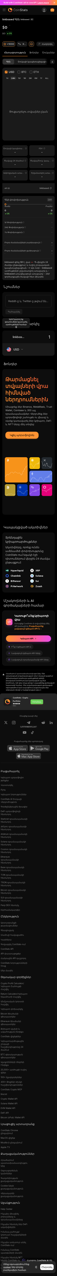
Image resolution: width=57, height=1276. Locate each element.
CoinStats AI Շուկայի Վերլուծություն (11, 800)
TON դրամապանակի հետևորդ (12, 876)
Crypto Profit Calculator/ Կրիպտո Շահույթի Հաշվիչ (12, 986)
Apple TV (5, 1147)
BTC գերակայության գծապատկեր (12, 1056)
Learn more (43, 2)
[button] (51, 188)
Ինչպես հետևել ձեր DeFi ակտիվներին (14, 1225)
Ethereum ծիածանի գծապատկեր (11, 1022)
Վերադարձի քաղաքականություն (12, 1194)
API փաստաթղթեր (11, 953)
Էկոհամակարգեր (10, 910)
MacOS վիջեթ (8, 1138)
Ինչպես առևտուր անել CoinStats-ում (13, 1243)
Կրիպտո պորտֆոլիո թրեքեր (12, 779)
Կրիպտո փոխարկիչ (12, 1009)
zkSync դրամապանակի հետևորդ (14, 828)
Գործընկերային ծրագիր (14, 806)
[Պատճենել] (51, 188)
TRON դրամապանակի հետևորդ (13, 884)
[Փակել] (53, 2)
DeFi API (5, 1113)
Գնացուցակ (7, 930)
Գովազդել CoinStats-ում (13, 944)
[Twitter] (6, 724)
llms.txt (4, 1094)
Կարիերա (6, 939)
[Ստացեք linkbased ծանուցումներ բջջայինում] (31, 44)
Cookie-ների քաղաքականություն (12, 1187)
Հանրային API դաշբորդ (13, 958)
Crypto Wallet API (9, 1099)
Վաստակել (7, 785)
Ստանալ (36, 702)
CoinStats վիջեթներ (11, 1036)
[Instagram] (13, 724)
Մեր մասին (7, 970)
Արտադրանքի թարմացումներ (9, 924)
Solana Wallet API (9, 1103)
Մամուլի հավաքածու (12, 935)
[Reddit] (43, 724)
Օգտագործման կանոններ (9, 1172)
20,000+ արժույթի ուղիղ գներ (14, 1071)
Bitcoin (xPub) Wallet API (12, 1117)
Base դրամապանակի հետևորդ (12, 868)
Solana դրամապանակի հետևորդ (13, 843)
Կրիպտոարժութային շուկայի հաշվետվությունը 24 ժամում (12, 1045)
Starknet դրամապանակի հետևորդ (14, 820)
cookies (7, 1267)
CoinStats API (7, 949)
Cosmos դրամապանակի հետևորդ (14, 850)
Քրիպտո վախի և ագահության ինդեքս (12, 1030)
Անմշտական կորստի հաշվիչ (12, 1003)
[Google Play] (39, 748)
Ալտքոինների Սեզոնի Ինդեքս (12, 1063)
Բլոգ (3, 789)
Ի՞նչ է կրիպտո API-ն (21, 647)
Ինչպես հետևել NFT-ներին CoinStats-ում (12, 1259)
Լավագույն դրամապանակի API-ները (30, 659)
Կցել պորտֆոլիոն (22, 435)
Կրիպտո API (26, 638)
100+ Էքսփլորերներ (11, 1077)
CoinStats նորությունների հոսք (14, 964)
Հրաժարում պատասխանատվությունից (14, 1163)
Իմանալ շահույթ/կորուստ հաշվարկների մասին (13, 1235)
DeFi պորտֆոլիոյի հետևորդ (10, 812)
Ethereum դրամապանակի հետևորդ (10, 860)
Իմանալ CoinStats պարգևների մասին (11, 1251)
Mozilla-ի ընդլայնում (11, 1142)
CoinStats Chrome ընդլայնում (9, 1131)
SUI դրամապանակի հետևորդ (12, 899)
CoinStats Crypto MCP (11, 1089)
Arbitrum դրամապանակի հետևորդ (14, 835)
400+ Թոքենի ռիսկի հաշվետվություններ (12, 1083)
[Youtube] (24, 733)
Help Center (6, 1209)
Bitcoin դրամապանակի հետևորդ (13, 891)
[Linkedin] (51, 724)
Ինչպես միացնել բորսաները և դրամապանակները (12, 1216)
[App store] (17, 748)
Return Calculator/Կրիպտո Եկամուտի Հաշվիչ (14, 995)
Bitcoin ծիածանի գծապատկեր (9, 1015)
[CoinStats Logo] (17, 10)
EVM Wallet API (8, 1108)
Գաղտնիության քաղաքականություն (12, 1179)
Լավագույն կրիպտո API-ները (25, 653)
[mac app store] (28, 756)
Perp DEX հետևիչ (10, 905)
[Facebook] (32, 733)
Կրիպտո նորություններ (13, 794)
